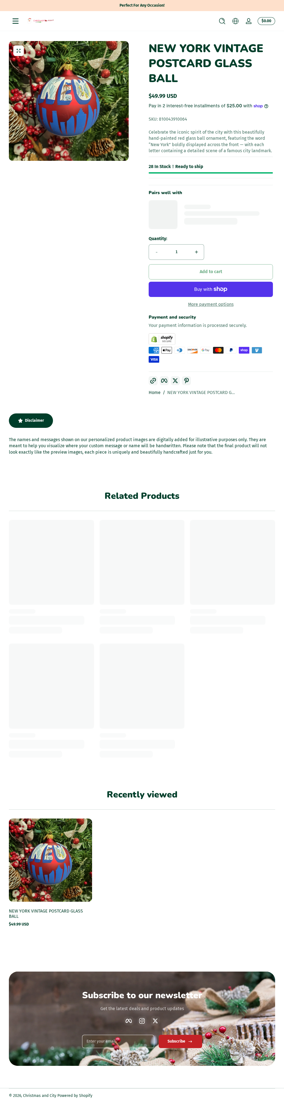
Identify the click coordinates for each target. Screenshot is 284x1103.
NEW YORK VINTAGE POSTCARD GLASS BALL (46, 913)
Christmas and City (39, 1095)
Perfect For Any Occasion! (142, 5)
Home (155, 392)
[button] (222, 21)
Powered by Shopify (74, 1095)
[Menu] (15, 21)
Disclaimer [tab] (34, 420)
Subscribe (176, 1041)
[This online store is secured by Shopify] (211, 339)
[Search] (222, 21)
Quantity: (158, 238)
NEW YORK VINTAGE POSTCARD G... (201, 392)
